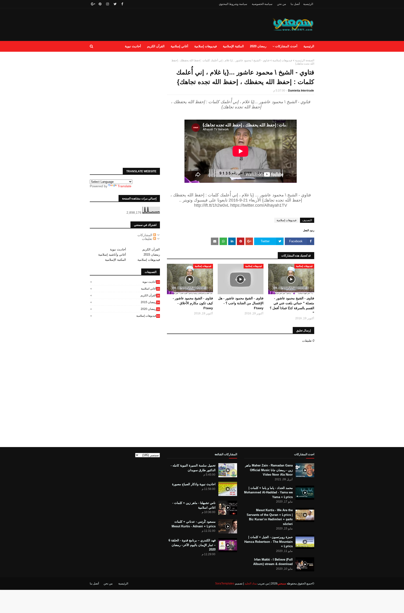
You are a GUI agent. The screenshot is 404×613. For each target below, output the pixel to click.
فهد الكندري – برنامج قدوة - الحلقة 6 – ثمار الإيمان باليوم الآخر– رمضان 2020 (192, 545)
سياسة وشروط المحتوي (233, 4)
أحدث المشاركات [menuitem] (286, 46)
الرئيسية (308, 4)
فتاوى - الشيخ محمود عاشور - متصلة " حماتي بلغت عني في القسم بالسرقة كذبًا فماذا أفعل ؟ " (292, 305)
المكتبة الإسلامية (115, 259)
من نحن (281, 4)
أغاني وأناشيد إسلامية (112, 254)
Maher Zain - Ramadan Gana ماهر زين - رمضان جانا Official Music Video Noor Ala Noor (269, 470)
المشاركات (145, 235)
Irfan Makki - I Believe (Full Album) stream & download (273, 562)
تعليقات (147, 239)
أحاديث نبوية (118, 249)
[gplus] (92, 4)
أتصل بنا (295, 4)
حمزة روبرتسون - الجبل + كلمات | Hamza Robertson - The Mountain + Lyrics (268, 541)
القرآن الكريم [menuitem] (156, 46)
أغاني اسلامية (150, 288)
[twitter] (115, 4)
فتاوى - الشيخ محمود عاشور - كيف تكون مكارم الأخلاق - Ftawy (193, 303)
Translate (124, 186)
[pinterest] (100, 4)
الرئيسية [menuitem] (308, 46)
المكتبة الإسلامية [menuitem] (233, 46)
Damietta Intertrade (301, 90)
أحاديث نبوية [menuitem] (133, 46)
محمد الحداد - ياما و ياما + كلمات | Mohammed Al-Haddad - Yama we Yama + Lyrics (268, 492)
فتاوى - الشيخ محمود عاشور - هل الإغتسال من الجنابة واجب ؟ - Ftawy (240, 303)
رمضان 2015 (152, 254)
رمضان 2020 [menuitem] (258, 46)
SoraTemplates (224, 583)
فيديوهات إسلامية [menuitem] (205, 46)
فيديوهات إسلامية (282, 60)
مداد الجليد (251, 583)
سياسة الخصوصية (262, 4)
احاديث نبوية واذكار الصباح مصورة (194, 484)
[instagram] (107, 4)
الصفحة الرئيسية (304, 60)
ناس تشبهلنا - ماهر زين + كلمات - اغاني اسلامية (194, 505)
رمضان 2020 (150, 309)
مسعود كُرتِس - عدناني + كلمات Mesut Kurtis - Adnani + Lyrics (194, 524)
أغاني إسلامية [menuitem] (179, 46)
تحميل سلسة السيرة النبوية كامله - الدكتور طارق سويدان (193, 468)
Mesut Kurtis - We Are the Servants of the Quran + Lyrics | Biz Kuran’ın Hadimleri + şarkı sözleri (270, 517)
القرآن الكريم (151, 249)
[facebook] (122, 4)
